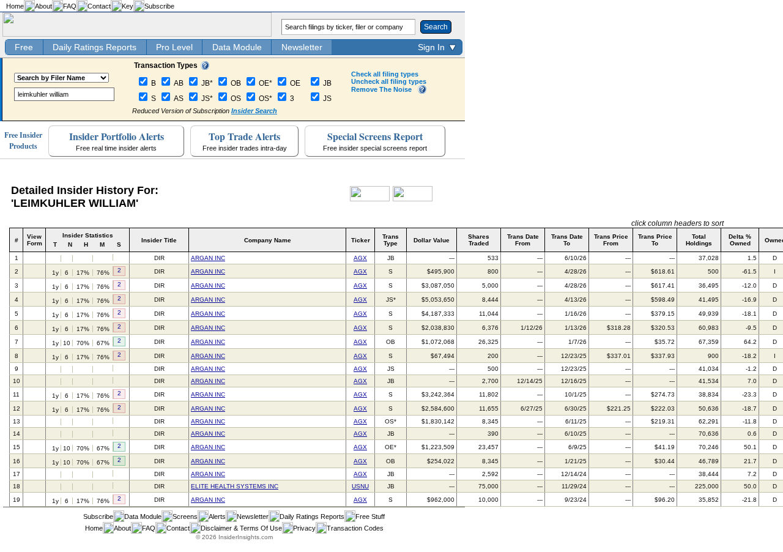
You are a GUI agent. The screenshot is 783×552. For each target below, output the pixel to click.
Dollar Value (432, 240)
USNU (360, 486)
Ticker (360, 240)
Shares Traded (478, 240)
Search (436, 27)
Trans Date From (523, 240)
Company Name (267, 240)
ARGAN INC (208, 258)
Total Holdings (699, 240)
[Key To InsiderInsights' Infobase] (205, 67)
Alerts (217, 516)
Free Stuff (370, 516)
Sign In (431, 47)
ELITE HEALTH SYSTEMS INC (234, 486)
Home (15, 6)
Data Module (237, 47)
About (43, 6)
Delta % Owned (740, 240)
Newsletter (301, 47)
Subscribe (159, 6)
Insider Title (159, 240)
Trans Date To (567, 240)
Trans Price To (655, 240)
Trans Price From (611, 240)
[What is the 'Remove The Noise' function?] (422, 91)
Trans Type (390, 240)
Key (127, 6)
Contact (99, 6)
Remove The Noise (381, 89)
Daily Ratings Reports (94, 47)
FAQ (69, 6)
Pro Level (174, 47)
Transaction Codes (355, 528)
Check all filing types (384, 74)
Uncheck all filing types (388, 81)
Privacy (304, 528)
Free (24, 47)
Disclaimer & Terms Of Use (241, 528)
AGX (360, 258)
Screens (185, 516)
